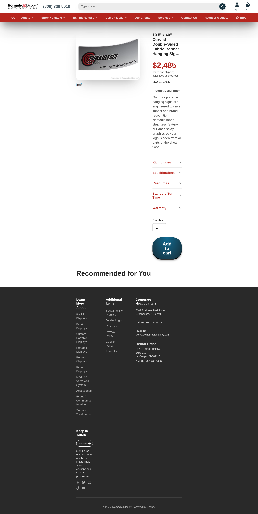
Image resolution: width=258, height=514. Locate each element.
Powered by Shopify (144, 507)
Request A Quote (216, 17)
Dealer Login (114, 320)
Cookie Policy (110, 343)
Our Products (20, 17)
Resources (112, 326)
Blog (243, 17)
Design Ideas (114, 17)
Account (237, 6)
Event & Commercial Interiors (83, 400)
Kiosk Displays (81, 369)
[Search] (222, 6)
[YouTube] (83, 488)
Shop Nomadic (51, 17)
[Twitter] (83, 482)
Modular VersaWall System (82, 381)
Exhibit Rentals (83, 17)
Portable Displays (81, 349)
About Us (112, 351)
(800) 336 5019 (56, 6)
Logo (23, 6)
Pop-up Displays (81, 359)
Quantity (157, 220)
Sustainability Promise (114, 312)
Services (164, 17)
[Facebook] (78, 482)
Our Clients (142, 17)
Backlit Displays (81, 316)
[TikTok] (78, 488)
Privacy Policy (110, 333)
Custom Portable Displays (81, 337)
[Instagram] (89, 482)
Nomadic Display (122, 507)
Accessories (84, 390)
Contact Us (189, 17)
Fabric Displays (81, 326)
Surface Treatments (83, 412)
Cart (247, 6)
